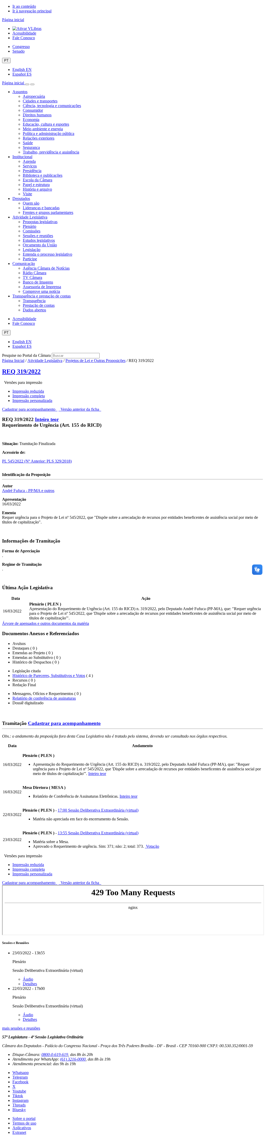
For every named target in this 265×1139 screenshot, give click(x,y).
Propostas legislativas (40, 222)
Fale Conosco (23, 38)
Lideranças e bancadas (41, 208)
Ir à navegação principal (31, 11)
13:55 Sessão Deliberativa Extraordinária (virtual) (98, 833)
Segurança (31, 147)
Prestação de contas (39, 305)
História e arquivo (37, 189)
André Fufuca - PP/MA (21, 490)
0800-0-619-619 (54, 1054)
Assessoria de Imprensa (42, 287)
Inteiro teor (47, 419)
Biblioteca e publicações (42, 175)
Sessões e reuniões (38, 235)
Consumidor (33, 110)
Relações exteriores (38, 138)
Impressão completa (28, 396)
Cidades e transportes (40, 101)
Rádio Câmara (34, 273)
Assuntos (19, 92)
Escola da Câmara (37, 180)
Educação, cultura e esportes (46, 124)
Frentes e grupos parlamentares (48, 212)
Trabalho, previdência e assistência (51, 152)
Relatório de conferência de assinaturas (44, 698)
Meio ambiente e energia (43, 129)
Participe (30, 259)
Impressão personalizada (32, 400)
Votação (152, 846)
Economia (31, 119)
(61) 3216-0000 (73, 1059)
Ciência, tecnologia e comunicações (52, 105)
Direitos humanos (37, 115)
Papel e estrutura (36, 184)
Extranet (19, 1132)
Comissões (31, 231)
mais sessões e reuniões (21, 1028)
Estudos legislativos (39, 240)
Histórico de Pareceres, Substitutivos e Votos (48, 675)
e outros (47, 490)
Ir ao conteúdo (24, 6)
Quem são (31, 203)
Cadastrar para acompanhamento (29, 409)
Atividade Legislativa (29, 217)
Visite (27, 194)
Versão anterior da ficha (79, 409)
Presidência (32, 170)
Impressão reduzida (28, 391)
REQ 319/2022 (21, 371)
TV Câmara (32, 277)
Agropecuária (34, 96)
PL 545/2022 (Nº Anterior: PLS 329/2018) (37, 461)
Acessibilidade (24, 33)
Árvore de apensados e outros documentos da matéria (45, 623)
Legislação (31, 249)
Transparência (34, 300)
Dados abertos (34, 310)
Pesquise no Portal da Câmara (26, 355)
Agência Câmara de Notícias (46, 268)
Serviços (30, 166)
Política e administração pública (48, 133)
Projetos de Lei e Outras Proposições (95, 360)
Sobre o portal (23, 1118)
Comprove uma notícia (41, 291)
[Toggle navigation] (27, 84)
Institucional (22, 157)
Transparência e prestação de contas (41, 296)
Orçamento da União (40, 245)
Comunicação (23, 263)
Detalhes (30, 984)
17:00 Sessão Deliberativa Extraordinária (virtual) (98, 810)
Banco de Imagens (38, 282)
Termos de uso (24, 1123)
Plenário (29, 226)
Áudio (28, 979)
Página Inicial (13, 360)
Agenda (29, 161)
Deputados (21, 198)
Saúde (28, 143)
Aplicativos (21, 1128)
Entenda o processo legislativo (47, 254)
